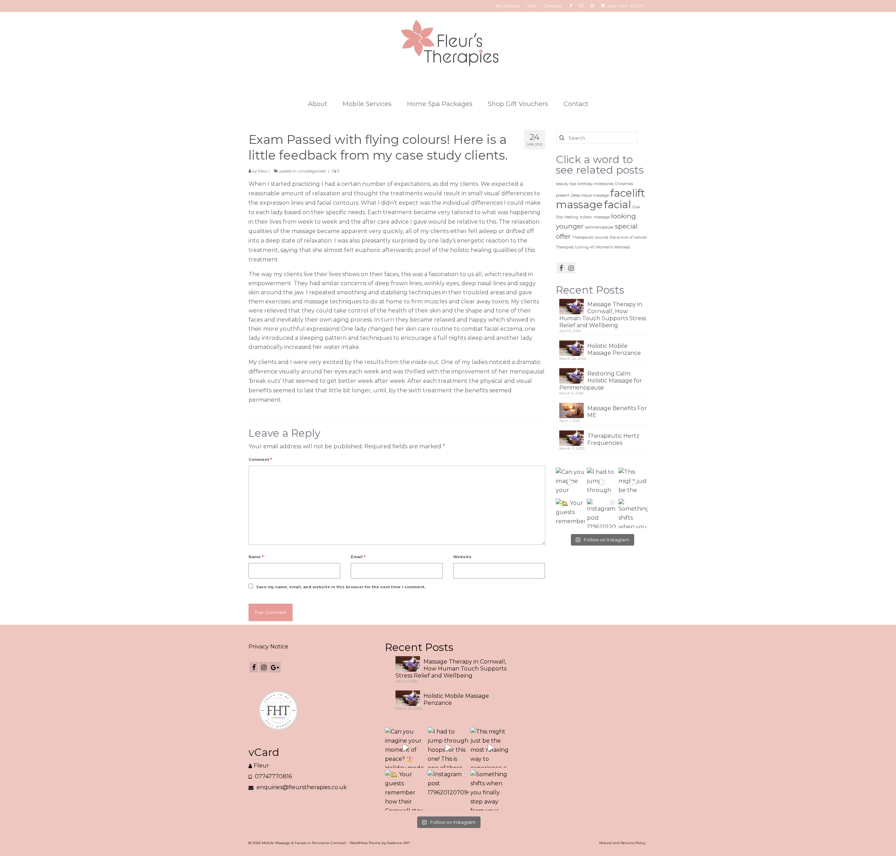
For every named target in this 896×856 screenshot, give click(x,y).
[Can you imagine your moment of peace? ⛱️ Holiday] (570, 482)
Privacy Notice (268, 646)
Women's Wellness (613, 247)
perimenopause (599, 227)
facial (617, 204)
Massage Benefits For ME (617, 412)
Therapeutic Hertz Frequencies (613, 439)
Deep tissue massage (590, 195)
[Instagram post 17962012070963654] (601, 513)
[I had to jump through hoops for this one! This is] (601, 482)
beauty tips (566, 184)
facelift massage (600, 199)
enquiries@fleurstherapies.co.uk (301, 787)
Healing (571, 217)
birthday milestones (596, 184)
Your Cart (625, 5)
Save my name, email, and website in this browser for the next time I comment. (341, 586)
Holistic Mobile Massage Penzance (614, 349)
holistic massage (595, 217)
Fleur (262, 171)
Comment (260, 459)
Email (358, 556)
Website (462, 556)
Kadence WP (398, 843)
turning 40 (584, 247)
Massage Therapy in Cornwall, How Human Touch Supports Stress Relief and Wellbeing (602, 315)
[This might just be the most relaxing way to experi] (633, 482)
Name (256, 556)
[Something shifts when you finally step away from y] (633, 513)
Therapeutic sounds (590, 237)
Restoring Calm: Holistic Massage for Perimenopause (600, 380)
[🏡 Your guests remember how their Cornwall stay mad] (570, 513)
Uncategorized (312, 171)
